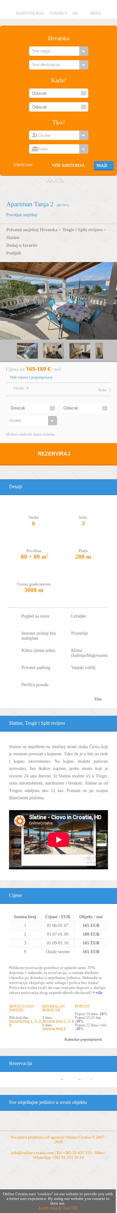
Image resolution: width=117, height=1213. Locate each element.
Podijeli (13, 253)
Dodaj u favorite (21, 245)
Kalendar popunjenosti (83, 1039)
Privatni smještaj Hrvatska (31, 229)
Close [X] (69, 1208)
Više (98, 699)
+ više (98, 992)
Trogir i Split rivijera (82, 229)
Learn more (48, 1208)
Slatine (12, 237)
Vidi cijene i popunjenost (31, 377)
